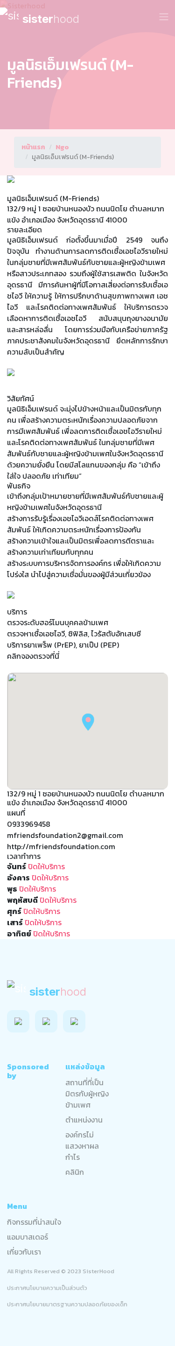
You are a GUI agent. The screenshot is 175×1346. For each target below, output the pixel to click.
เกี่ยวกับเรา (24, 1251)
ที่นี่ (54, 656)
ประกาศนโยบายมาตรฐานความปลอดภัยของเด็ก (67, 1304)
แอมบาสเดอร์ (27, 1236)
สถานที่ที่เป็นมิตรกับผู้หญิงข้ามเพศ (87, 1093)
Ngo (62, 147)
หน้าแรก (33, 147)
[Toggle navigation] (164, 16)
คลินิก (74, 1172)
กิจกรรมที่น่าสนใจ (34, 1221)
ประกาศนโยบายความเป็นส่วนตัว (47, 1287)
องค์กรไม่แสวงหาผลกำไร (82, 1146)
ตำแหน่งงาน (84, 1119)
